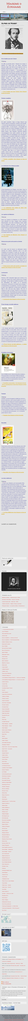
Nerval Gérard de (5, 807)
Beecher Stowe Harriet (7, 648)
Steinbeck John (5, 866)
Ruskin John (4, 841)
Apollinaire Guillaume (6, 633)
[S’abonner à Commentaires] (1, 983)
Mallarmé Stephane (6, 780)
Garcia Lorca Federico (6, 730)
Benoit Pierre (5, 652)
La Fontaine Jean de (6, 765)
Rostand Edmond (5, 836)
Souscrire (4, 999)
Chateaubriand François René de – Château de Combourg (13, 677)
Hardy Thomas (5, 740)
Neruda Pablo (4, 805)
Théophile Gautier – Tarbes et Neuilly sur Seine (11, 603)
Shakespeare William (6, 860)
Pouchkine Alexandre (6, 820)
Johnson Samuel (5, 757)
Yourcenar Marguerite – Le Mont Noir (10, 906)
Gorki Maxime (4, 738)
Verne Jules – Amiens (6, 885)
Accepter (6, 1019)
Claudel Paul (4, 683)
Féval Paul (4, 719)
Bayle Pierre (4, 646)
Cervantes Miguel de (6, 675)
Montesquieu (4, 799)
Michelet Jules (5, 790)
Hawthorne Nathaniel (6, 742)
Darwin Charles (5, 698)
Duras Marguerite (6, 711)
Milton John (4, 792)
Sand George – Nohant (6, 851)
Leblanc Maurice (5, 769)
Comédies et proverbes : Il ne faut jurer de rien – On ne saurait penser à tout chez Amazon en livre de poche (13, 384)
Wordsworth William (6, 901)
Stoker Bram (4, 872)
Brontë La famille (6, 662)
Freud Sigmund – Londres (7, 723)
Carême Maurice (5, 669)
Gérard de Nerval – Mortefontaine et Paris (11, 597)
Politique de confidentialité (18, 1019)
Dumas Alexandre (5, 709)
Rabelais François (6, 826)
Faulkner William (5, 715)
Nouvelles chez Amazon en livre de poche (13, 472)
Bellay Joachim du (6, 650)
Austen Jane (4, 635)
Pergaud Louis (5, 811)
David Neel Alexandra (6, 702)
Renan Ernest (5, 830)
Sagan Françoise (5, 845)
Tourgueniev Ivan (5, 878)
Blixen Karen (4, 656)
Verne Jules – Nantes (6, 887)
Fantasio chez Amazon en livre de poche (13, 415)
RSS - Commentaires (7, 983)
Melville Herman (5, 788)
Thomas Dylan (5, 874)
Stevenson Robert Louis (7, 870)
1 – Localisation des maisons (8, 629)
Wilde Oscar (4, 897)
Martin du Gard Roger (6, 782)
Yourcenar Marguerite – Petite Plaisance (10, 908)
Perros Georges (5, 813)
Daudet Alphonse (5, 700)
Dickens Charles (5, 704)
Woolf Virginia (5, 899)
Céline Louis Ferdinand (6, 673)
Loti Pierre (4, 771)
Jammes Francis (5, 753)
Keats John (4, 761)
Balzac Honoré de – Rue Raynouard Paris (10, 639)
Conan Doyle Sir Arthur (7, 694)
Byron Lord (4, 665)
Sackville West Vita (6, 843)
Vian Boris (4, 889)
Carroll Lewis (5, 671)
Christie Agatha (5, 681)
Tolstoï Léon (4, 876)
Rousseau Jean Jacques (7, 839)
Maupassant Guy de (6, 784)
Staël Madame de (5, 864)
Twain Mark (4, 883)
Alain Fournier (5, 631)
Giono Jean (4, 734)
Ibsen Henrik (4, 751)
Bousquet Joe (4, 658)
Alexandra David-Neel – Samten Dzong (19, 976)
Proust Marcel (5, 824)
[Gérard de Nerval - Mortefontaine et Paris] (7, 617)
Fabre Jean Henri (5, 713)
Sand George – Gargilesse (7, 849)
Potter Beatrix (5, 818)
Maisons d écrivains (14, 5)
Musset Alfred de (5, 803)
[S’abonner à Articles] (1, 982)
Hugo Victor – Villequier (7, 748)
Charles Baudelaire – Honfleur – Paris (10, 601)
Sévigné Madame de (6, 857)
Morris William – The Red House (8, 801)
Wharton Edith (5, 895)
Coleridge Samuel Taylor (7, 688)
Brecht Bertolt (5, 660)
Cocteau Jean (5, 686)
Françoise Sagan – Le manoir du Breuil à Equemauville (13, 605)
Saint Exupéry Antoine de (7, 847)
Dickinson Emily (5, 706)
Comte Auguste (5, 692)
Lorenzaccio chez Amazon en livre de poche (14, 299)
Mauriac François (5, 786)
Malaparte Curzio (6, 778)
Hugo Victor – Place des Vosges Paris (9, 746)
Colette (3, 690)
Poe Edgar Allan (5, 815)
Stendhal (4, 868)
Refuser (10, 1019)
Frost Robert (5, 727)
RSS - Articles (6, 982)
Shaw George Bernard (6, 862)
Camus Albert (5, 667)
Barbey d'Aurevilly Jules (7, 641)
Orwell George (5, 809)
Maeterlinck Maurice (6, 776)
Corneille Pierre (5, 696)
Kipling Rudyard (5, 763)
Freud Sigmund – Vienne (7, 725)
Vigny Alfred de (5, 891)
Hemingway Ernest (6, 744)
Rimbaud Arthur (5, 832)
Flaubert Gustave (5, 721)
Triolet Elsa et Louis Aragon (8, 880)
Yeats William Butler (6, 904)
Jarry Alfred (5, 755)
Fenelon (3, 717)
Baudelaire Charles (6, 644)
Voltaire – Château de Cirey (7, 893)
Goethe (3, 736)
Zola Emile (4, 910)
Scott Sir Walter (5, 853)
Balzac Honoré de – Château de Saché (10, 637)
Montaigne (4, 797)
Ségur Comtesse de (6, 855)
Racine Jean (4, 828)
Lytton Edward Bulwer (6, 774)
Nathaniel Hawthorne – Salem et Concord (10, 599)
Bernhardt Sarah (5, 654)
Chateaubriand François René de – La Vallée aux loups (13, 679)
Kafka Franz (4, 759)
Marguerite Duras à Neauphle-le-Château (15, 978)
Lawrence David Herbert (7, 767)
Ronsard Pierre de (6, 834)
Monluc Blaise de (5, 795)
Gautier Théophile (5, 732)
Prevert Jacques (5, 822)
